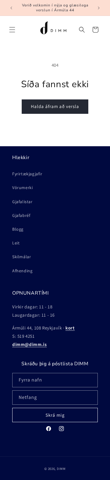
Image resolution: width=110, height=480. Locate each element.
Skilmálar (21, 256)
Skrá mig (55, 415)
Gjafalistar (22, 201)
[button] (12, 29)
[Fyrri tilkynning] (11, 8)
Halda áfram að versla (55, 106)
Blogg (18, 229)
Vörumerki (22, 187)
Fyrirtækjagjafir (27, 174)
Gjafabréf (21, 215)
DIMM (61, 469)
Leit (16, 243)
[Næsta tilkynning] (98, 8)
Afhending (22, 270)
